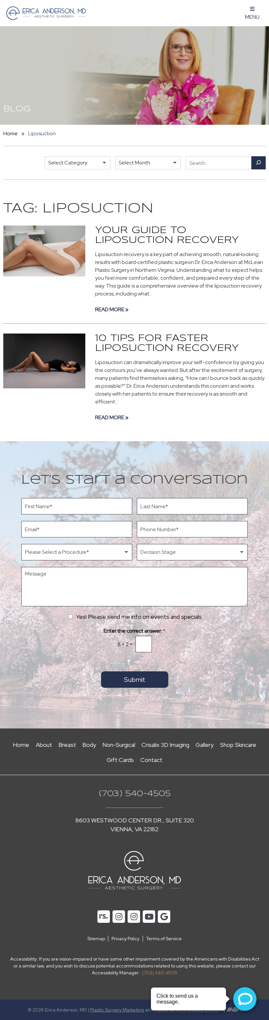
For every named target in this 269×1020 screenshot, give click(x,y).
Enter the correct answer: (134, 631)
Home (10, 133)
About (44, 745)
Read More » (112, 309)
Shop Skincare (238, 745)
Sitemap (96, 939)
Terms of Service (164, 939)
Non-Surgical (118, 745)
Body (89, 745)
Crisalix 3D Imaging (165, 745)
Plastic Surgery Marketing (117, 1010)
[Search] (258, 162)
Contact (151, 760)
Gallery (205, 745)
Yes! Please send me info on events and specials (139, 616)
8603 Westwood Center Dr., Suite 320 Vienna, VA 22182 (134, 824)
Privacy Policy (125, 939)
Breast (67, 745)
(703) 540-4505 (135, 794)
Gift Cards (120, 760)
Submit (134, 679)
